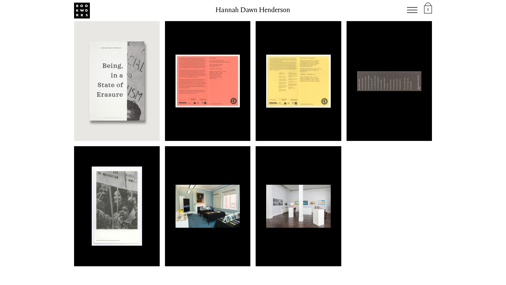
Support (333, 11)
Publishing (150, 11)
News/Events (216, 11)
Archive (303, 11)
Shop (181, 11)
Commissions (263, 11)
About (362, 11)
